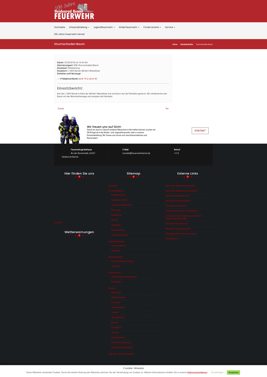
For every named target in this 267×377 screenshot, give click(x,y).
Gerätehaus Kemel (119, 200)
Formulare (115, 302)
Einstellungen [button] (217, 372)
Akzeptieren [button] (233, 372)
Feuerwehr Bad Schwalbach (178, 201)
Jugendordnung (118, 246)
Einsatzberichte (118, 230)
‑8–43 (93, 79)
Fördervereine (151, 27)
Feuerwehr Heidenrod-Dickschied (180, 186)
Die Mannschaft (118, 195)
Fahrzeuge (116, 210)
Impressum (116, 327)
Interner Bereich (118, 337)
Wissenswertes (118, 307)
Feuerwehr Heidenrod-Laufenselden (181, 191)
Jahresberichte (118, 317)
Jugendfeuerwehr (103, 27)
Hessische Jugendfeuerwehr (178, 229)
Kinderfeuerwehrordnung (122, 261)
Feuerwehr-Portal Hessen (177, 224)
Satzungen (116, 282)
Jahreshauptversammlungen (124, 277)
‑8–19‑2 (83, 79)
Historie (114, 220)
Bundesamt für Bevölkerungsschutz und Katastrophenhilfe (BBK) (183, 217)
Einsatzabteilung (78, 27)
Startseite (59, 27)
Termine (115, 312)
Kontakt (200, 130)
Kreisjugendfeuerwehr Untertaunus (181, 234)
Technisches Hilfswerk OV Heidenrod (182, 211)
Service (169, 27)
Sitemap (115, 332)
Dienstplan (116, 225)
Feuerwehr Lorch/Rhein (176, 206)
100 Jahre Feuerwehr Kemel (69, 34)
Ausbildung (116, 215)
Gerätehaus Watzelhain (121, 205)
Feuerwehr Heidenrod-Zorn (177, 196)
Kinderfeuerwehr (128, 27)
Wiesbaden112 (172, 239)
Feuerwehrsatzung (119, 235)
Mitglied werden (118, 297)
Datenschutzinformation (122, 347)
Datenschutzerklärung (121, 342)
